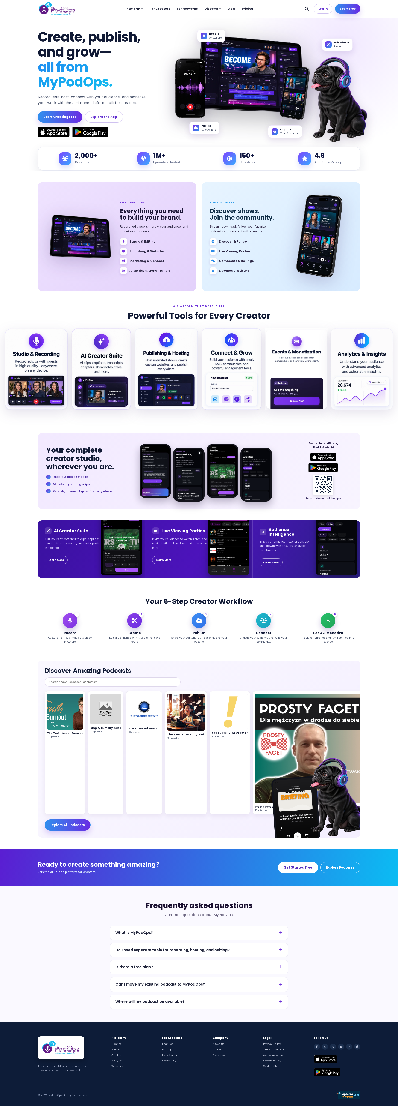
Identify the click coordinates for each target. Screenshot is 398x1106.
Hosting (116, 1044)
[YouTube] (341, 1047)
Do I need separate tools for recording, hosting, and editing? (172, 950)
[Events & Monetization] (296, 369)
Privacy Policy (272, 1044)
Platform (133, 8)
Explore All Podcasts (67, 825)
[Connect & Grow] (231, 369)
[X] (333, 1047)
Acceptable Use (273, 1055)
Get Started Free (298, 867)
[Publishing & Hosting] (166, 369)
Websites (117, 1066)
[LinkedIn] (349, 1047)
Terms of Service (274, 1049)
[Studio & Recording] (36, 369)
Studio (115, 1049)
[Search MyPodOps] (306, 9)
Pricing (247, 8)
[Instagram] (325, 1047)
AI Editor (116, 1055)
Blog (231, 8)
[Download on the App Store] (54, 132)
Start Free (348, 8)
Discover (211, 8)
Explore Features (340, 867)
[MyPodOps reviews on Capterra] (348, 1095)
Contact (218, 1049)
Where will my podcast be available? (150, 1001)
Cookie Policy (272, 1060)
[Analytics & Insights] (361, 369)
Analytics (117, 1060)
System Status (272, 1066)
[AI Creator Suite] (101, 369)
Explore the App (104, 116)
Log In (323, 8)
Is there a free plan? (134, 967)
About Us (219, 1044)
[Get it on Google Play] (90, 132)
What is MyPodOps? (134, 932)
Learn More (56, 560)
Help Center (169, 1055)
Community (169, 1060)
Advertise (219, 1055)
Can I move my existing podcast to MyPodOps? (160, 984)
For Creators (160, 8)
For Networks (187, 8)
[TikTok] (357, 1047)
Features (167, 1044)
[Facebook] (317, 1047)
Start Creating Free (60, 116)
